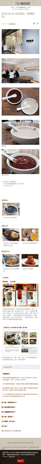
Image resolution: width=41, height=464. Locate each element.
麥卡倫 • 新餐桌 (6, 416)
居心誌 (3, 426)
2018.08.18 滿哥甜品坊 (29, 243)
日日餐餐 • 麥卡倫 (7, 421)
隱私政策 (17, 456)
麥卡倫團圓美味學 (7, 412)
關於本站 (10, 443)
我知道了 (20, 461)
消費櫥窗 (6, 374)
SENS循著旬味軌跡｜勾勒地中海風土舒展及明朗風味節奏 (20, 384)
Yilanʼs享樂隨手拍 (21, 7)
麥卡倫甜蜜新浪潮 (7, 407)
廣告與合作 (24, 443)
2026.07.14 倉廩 (27, 269)
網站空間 (4, 431)
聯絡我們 (30, 443)
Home (12, 7)
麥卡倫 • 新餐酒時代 (8, 402)
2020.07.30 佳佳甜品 (10, 217)
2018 (28, 7)
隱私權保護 (17, 443)
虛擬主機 (18, 431)
